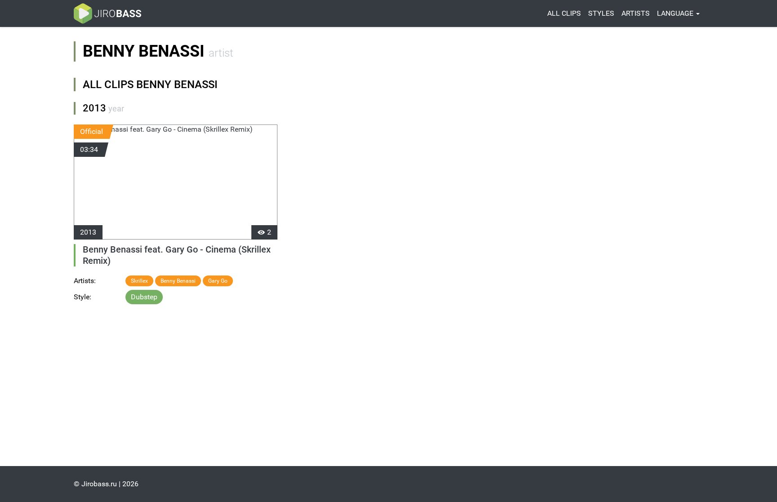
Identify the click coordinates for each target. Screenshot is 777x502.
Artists (635, 13)
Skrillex (139, 281)
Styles (601, 13)
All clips (564, 13)
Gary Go (218, 281)
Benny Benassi (178, 281)
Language (676, 13)
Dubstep (144, 297)
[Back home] (107, 13)
